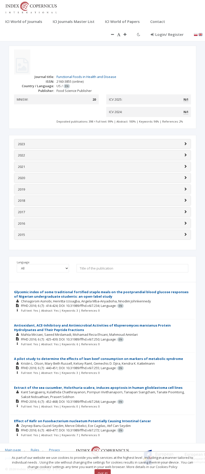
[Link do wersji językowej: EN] (200, 34)
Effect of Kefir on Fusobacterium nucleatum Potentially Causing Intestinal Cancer (82, 421)
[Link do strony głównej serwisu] (31, 7)
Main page (13, 450)
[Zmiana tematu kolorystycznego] (139, 34)
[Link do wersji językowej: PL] (196, 34)
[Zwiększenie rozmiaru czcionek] (127, 34)
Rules (35, 450)
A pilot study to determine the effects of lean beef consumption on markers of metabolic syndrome (98, 358)
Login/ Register (169, 34)
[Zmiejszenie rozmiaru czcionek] (110, 34)
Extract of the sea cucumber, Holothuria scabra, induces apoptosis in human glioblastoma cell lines (98, 387)
